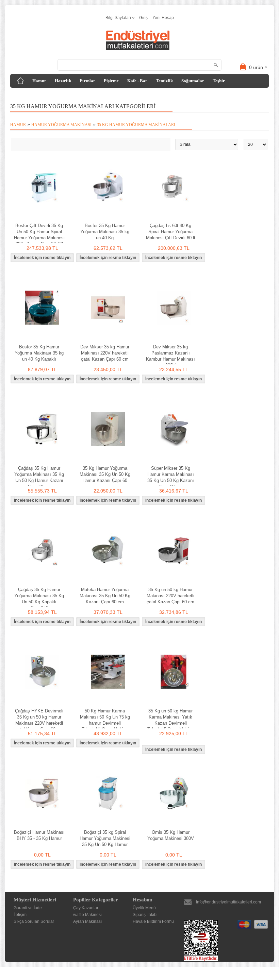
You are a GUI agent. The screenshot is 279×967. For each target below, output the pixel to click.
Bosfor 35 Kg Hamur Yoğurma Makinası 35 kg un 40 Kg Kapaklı (39, 353)
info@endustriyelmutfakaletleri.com (228, 902)
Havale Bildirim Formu (153, 921)
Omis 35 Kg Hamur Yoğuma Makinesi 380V (170, 835)
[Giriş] (20, 81)
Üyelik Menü (144, 907)
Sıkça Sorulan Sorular (34, 921)
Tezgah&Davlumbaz (35, 94)
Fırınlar (87, 80)
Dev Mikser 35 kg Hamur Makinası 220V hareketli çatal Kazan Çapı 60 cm (104, 353)
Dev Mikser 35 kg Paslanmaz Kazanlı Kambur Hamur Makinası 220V (170, 356)
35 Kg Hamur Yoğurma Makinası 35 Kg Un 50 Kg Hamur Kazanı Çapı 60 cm (105, 477)
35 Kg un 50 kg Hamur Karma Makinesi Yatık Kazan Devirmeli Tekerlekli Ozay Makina (170, 720)
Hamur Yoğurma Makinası (61, 124)
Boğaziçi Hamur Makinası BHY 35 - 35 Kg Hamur (39, 835)
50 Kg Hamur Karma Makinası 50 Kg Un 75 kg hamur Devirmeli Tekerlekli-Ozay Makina (105, 720)
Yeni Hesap (163, 17)
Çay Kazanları (86, 907)
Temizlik (164, 80)
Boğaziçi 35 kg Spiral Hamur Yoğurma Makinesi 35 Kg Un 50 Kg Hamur (105, 838)
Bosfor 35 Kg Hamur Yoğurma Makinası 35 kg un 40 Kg (104, 231)
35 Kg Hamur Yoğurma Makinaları (136, 124)
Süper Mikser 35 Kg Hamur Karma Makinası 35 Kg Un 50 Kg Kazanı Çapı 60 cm (170, 477)
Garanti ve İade (28, 907)
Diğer (69, 94)
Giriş (143, 17)
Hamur (39, 80)
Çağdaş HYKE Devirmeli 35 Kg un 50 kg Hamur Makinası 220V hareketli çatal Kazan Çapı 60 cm (39, 720)
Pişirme (111, 80)
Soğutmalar (192, 80)
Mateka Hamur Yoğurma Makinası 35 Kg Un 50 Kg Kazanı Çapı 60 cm (105, 595)
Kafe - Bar (137, 80)
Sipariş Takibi (145, 914)
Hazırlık (63, 80)
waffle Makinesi (87, 914)
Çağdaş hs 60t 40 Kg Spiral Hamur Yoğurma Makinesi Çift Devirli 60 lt (170, 231)
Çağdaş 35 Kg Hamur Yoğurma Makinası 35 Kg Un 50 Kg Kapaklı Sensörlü (39, 598)
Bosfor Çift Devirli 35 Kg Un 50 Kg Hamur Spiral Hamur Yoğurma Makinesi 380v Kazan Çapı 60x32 (39, 234)
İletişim (20, 914)
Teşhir (219, 80)
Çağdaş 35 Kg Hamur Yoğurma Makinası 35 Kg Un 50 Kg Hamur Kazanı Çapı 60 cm (39, 477)
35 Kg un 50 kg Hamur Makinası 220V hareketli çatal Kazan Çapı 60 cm (170, 595)
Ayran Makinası (87, 921)
